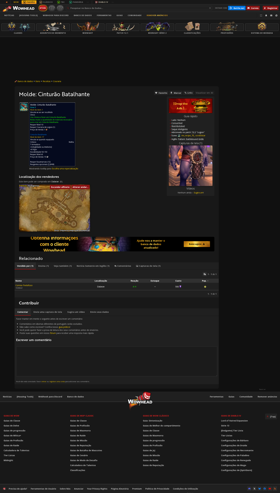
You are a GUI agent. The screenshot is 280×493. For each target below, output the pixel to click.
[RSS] (275, 488)
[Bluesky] (259, 488)
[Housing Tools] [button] (28, 15)
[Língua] (276, 15)
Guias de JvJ (149, 450)
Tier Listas (9, 455)
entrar (43, 381)
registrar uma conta (57, 381)
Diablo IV (103, 2)
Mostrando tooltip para (40, 168)
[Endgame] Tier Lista (232, 430)
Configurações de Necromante (237, 450)
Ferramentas (216, 396)
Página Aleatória (120, 488)
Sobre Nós (65, 488)
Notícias (9, 15)
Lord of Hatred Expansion (234, 420)
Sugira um (198, 192)
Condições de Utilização (185, 488)
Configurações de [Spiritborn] (236, 470)
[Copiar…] (205, 274)
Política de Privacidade (157, 488)
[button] (66, 223)
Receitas (47, 81)
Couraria (57, 81)
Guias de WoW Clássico (156, 415)
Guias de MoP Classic (82, 415)
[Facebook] (264, 488)
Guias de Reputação (80, 445)
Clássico (48, 2)
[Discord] (249, 488)
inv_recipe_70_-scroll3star (193, 135)
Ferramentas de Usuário (43, 488)
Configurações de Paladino (235, 455)
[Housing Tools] (25, 396)
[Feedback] (271, 15)
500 (177, 286)
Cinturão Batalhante (38, 134)
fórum (53, 333)
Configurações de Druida (234, 445)
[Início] (19, 8)
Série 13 (225, 425)
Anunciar (78, 488)
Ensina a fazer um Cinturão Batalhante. (50, 117)
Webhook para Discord (56, 15)
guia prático (64, 327)
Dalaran (55, 181)
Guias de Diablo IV (231, 415)
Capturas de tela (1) (190, 143)
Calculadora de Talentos (16, 450)
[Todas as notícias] (6, 2)
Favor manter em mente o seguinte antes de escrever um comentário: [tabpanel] (57, 350)
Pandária (78, 2)
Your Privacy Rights (97, 488)
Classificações (77, 470)
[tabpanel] (117, 283)
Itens (37, 81)
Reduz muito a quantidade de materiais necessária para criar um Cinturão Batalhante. (51, 120)
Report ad (262, 389)
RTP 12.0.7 (60, 8)
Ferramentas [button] (104, 15)
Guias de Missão (78, 440)
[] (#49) (51, 164)
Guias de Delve (11, 425)
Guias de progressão (14, 430)
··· (88, 2)
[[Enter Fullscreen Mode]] (261, 15)
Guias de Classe (12, 420)
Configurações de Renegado (236, 460)
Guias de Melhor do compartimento (161, 425)
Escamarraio (42, 162)
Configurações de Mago (233, 465)
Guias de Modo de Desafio (83, 460)
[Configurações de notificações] (266, 15)
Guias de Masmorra (80, 430)
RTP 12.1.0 (52, 8)
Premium (137, 488)
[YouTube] (270, 488)
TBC (63, 2)
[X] (254, 488)
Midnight (8, 460)
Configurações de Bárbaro (235, 440)
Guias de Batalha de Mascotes (86, 450)
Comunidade (135, 15)
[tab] (25, 266)
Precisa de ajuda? (18, 488)
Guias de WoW (11, 415)
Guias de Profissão (13, 440)
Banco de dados (83, 15)
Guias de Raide (11, 445)
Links (190, 92)
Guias (120, 15)
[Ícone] (23, 106)
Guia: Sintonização (152, 420)
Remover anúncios (157, 15)
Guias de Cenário (79, 455)
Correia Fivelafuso (24, 285)
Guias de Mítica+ (12, 435)
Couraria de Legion (44, 127)
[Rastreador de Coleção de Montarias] (116, 244)
